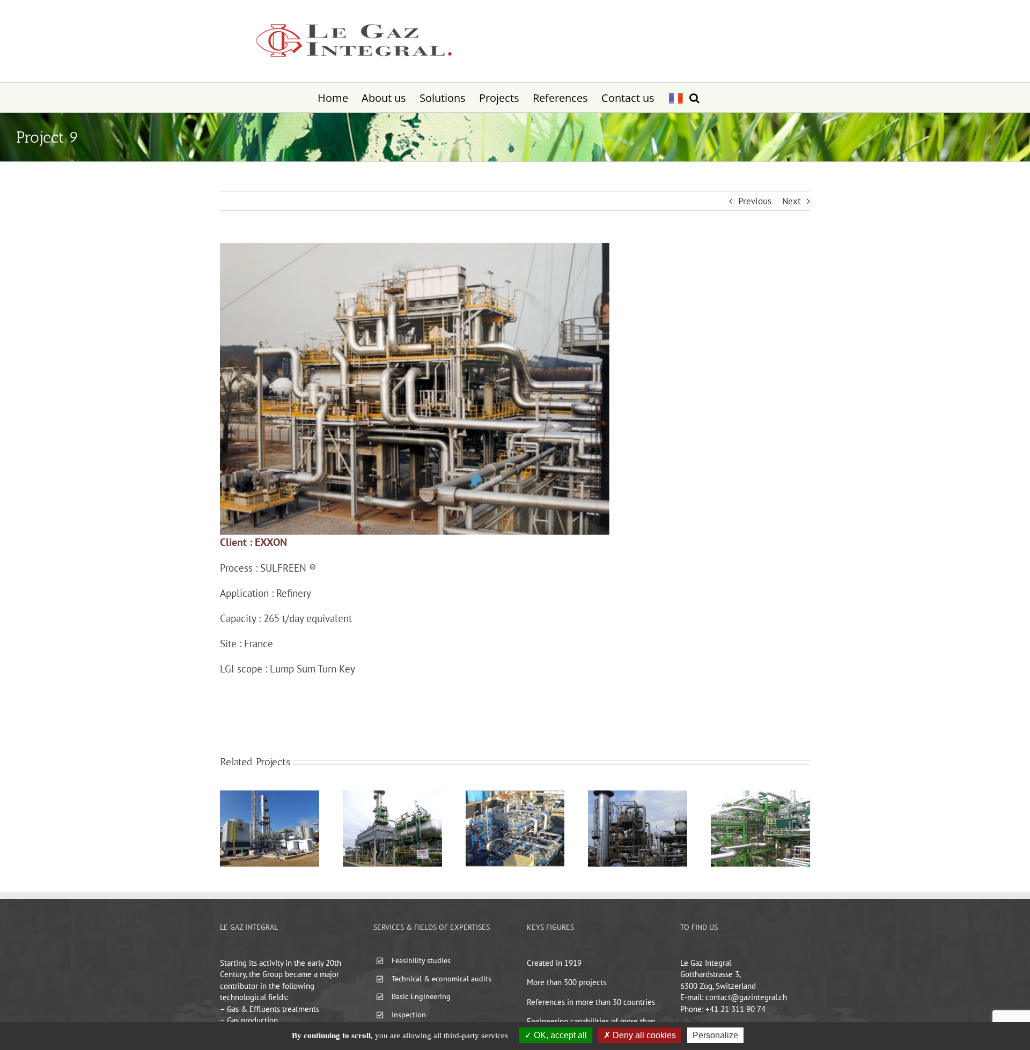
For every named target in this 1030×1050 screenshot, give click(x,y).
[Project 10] (392, 795)
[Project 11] (269, 795)
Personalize (715, 1035)
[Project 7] (637, 795)
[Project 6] (760, 795)
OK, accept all (559, 1035)
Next (791, 201)
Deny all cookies (643, 1035)
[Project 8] (515, 795)
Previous (754, 201)
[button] (694, 97)
